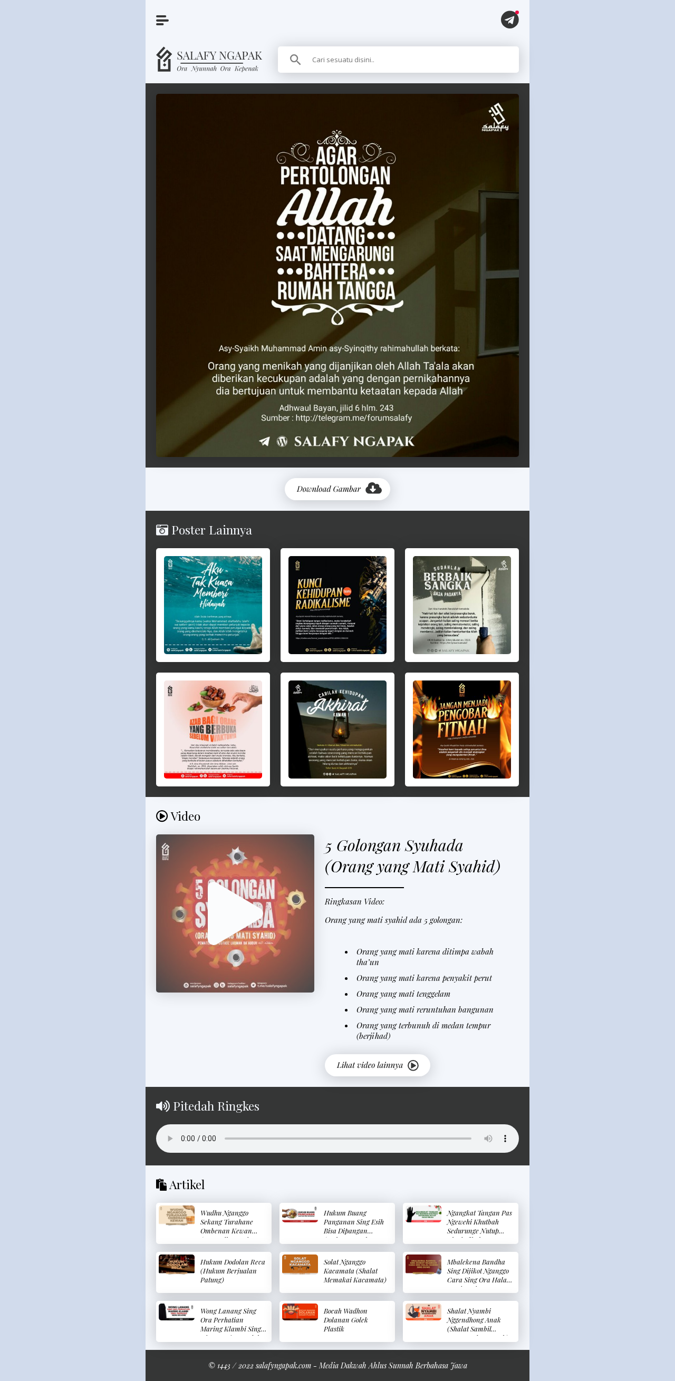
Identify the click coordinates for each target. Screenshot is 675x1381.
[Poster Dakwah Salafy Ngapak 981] (213, 729)
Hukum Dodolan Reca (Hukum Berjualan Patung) (232, 1270)
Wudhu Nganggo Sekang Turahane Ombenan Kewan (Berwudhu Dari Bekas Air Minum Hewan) (226, 1235)
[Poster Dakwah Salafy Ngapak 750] (462, 729)
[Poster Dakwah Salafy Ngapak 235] (213, 605)
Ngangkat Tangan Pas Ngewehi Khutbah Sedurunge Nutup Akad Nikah (479, 1226)
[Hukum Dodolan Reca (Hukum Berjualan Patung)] (177, 1264)
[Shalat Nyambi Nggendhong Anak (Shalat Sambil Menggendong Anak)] (423, 1312)
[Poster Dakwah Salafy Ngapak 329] (337, 605)
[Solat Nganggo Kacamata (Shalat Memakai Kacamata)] (300, 1264)
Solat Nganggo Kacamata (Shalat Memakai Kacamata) (355, 1270)
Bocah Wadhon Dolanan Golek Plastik (346, 1319)
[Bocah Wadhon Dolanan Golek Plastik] (300, 1312)
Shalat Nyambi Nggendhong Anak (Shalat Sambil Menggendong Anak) (477, 1324)
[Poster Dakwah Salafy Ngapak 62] (462, 605)
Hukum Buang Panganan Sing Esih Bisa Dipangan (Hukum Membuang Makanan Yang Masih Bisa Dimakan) (356, 1235)
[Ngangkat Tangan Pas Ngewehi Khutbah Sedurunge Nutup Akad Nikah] (423, 1214)
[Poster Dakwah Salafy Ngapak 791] (337, 729)
